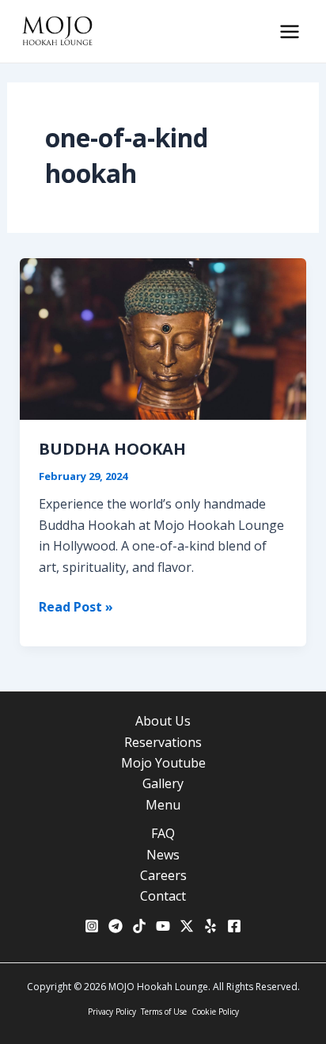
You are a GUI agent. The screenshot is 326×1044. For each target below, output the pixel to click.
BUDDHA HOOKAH (112, 448)
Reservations (163, 742)
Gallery (163, 783)
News (163, 854)
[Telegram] (115, 926)
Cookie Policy (215, 1011)
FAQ (163, 833)
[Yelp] (210, 926)
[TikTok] (139, 926)
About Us (163, 721)
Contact (163, 896)
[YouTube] (163, 926)
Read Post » (76, 607)
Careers (163, 875)
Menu (163, 804)
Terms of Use (164, 1011)
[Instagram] (92, 926)
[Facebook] (234, 926)
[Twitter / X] (187, 926)
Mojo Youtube (163, 763)
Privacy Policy (112, 1011)
